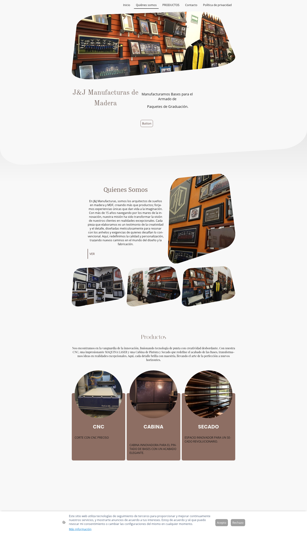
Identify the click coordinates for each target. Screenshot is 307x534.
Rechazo (238, 523)
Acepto (221, 523)
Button (146, 123)
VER (92, 254)
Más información (80, 529)
